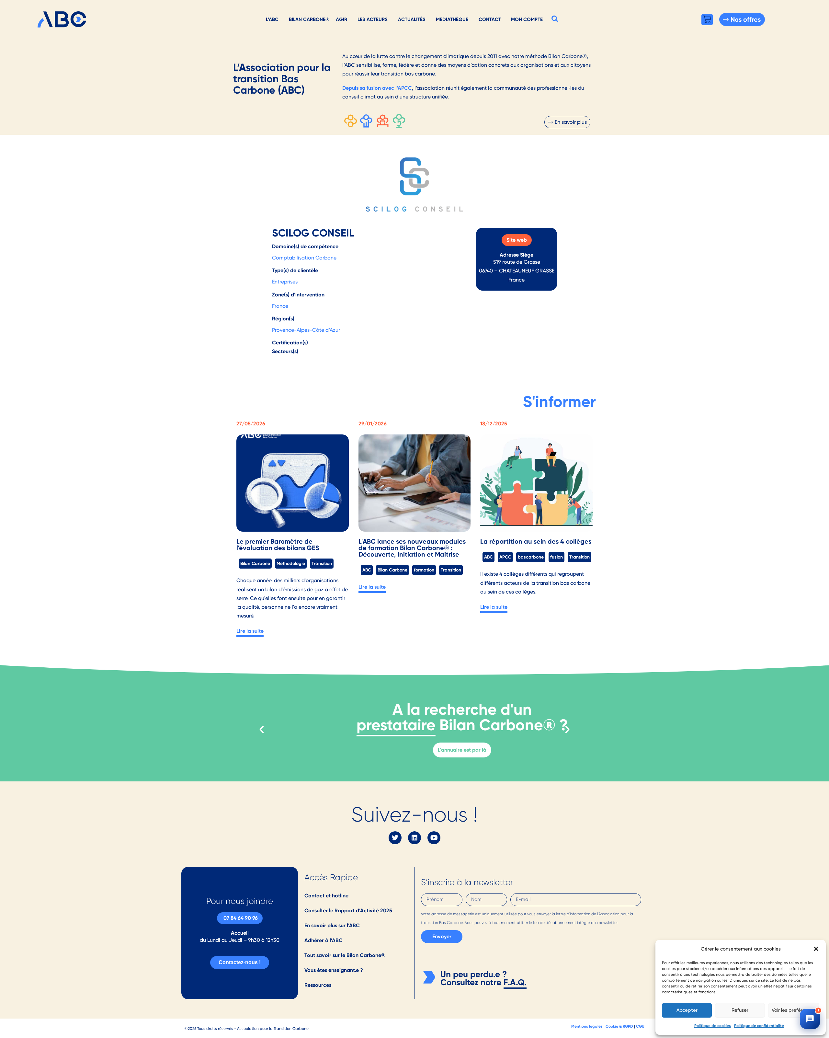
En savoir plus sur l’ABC (332, 925)
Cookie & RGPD (619, 1026)
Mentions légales (587, 1026)
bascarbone (531, 557)
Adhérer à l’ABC (323, 940)
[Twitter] (395, 837)
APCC (505, 557)
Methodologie (291, 563)
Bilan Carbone (255, 563)
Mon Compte (527, 19)
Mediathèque (452, 19)
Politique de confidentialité (759, 1025)
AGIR (341, 19)
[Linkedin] (414, 837)
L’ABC (272, 19)
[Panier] (707, 19)
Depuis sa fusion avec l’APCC (377, 88)
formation (424, 570)
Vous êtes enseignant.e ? (333, 970)
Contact (490, 19)
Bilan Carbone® (309, 19)
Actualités (412, 19)
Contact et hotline (326, 895)
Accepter (687, 1010)
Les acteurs (373, 19)
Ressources (317, 985)
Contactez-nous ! (240, 962)
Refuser (740, 1010)
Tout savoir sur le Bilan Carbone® (344, 955)
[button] (816, 949)
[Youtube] (433, 837)
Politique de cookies (712, 1025)
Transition (322, 563)
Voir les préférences (794, 1010)
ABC (366, 570)
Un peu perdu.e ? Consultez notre (473, 978)
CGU (640, 1026)
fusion (556, 557)
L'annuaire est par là (414, 749)
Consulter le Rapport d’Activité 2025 (348, 910)
